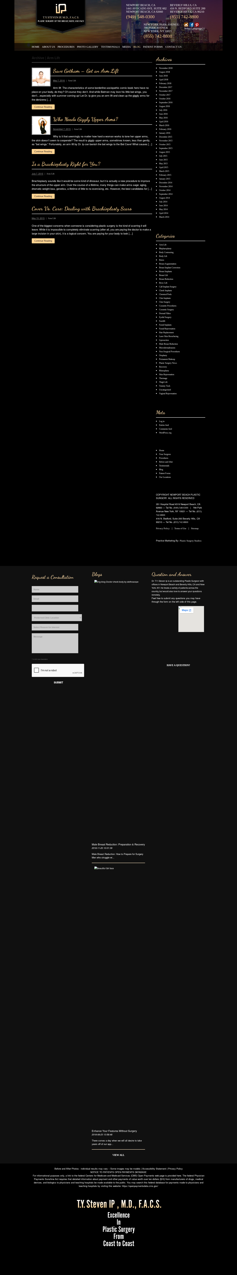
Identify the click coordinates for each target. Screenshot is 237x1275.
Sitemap (195, 528)
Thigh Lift (163, 382)
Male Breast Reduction (168, 344)
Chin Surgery (164, 302)
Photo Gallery (87, 46)
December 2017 (165, 87)
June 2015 (163, 160)
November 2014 (165, 186)
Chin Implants (165, 298)
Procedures (66, 46)
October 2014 (164, 190)
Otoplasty (163, 355)
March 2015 (164, 171)
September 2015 (165, 148)
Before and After (166, 462)
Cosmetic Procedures (167, 306)
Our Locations (165, 477)
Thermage (163, 378)
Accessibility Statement (154, 1168)
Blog (137, 46)
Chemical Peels (165, 294)
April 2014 (163, 213)
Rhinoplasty (164, 370)
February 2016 (165, 129)
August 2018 (164, 72)
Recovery (163, 367)
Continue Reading (43, 107)
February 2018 (165, 83)
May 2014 (163, 209)
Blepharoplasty (165, 248)
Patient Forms (153, 46)
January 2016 (164, 133)
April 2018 (163, 79)
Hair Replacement (166, 332)
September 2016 (165, 102)
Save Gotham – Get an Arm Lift (86, 70)
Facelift (162, 321)
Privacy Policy (163, 528)
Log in (161, 421)
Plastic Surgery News (168, 363)
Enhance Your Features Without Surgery (114, 1131)
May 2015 (163, 163)
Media (126, 46)
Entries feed (164, 425)
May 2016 (163, 118)
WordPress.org (165, 433)
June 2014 (163, 205)
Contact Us (173, 46)
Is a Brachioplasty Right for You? (66, 164)
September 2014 (165, 194)
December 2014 (165, 182)
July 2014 (163, 202)
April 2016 (163, 121)
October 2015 (164, 144)
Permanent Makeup (167, 359)
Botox (161, 260)
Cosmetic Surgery (166, 309)
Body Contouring (166, 252)
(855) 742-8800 (184, 16)
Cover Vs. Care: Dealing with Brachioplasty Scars (82, 208)
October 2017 (164, 95)
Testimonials (110, 46)
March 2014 (164, 217)
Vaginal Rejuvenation (168, 393)
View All (118, 1155)
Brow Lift (163, 283)
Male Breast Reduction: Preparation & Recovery (118, 844)
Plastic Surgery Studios (190, 540)
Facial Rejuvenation (167, 328)
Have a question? (178, 665)
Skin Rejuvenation (166, 374)
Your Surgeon (165, 454)
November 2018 (165, 68)
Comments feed (165, 429)
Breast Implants (165, 271)
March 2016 (164, 125)
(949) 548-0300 (140, 16)
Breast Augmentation (167, 264)
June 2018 (163, 76)
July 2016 (163, 110)
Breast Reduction (166, 279)
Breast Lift (163, 275)
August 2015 (164, 152)
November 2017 (165, 91)
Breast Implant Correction (169, 267)
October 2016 (164, 98)
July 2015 (163, 156)
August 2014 (164, 198)
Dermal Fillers (165, 313)
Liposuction (164, 340)
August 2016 (164, 106)
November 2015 (165, 140)
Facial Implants (165, 325)
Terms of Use (180, 528)
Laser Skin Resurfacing (168, 336)
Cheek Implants (165, 290)
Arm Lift (72, 80)
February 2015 (165, 175)
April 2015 (163, 167)
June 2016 (163, 114)
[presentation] (58, 670)
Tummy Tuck (164, 386)
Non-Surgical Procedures (169, 351)
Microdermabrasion (167, 348)
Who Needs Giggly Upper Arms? (85, 119)
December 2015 (165, 137)
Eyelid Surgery (165, 317)
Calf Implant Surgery (167, 286)
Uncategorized (165, 390)
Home (35, 46)
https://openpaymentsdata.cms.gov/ (140, 1186)
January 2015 (164, 179)
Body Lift (163, 256)
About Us (48, 46)
